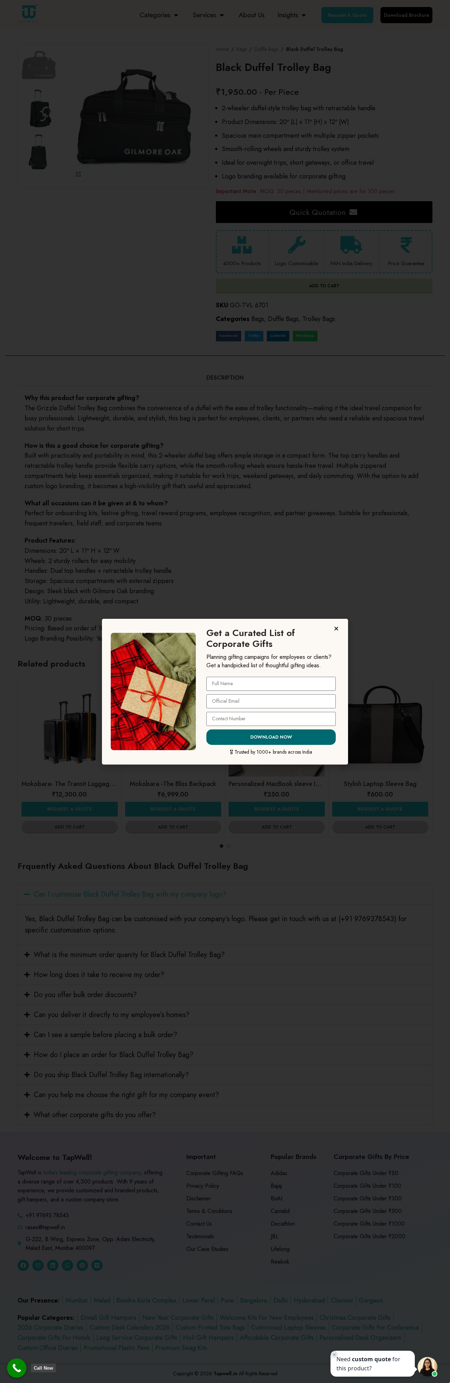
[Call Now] (16, 1368)
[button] (337, 628)
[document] (225, 691)
